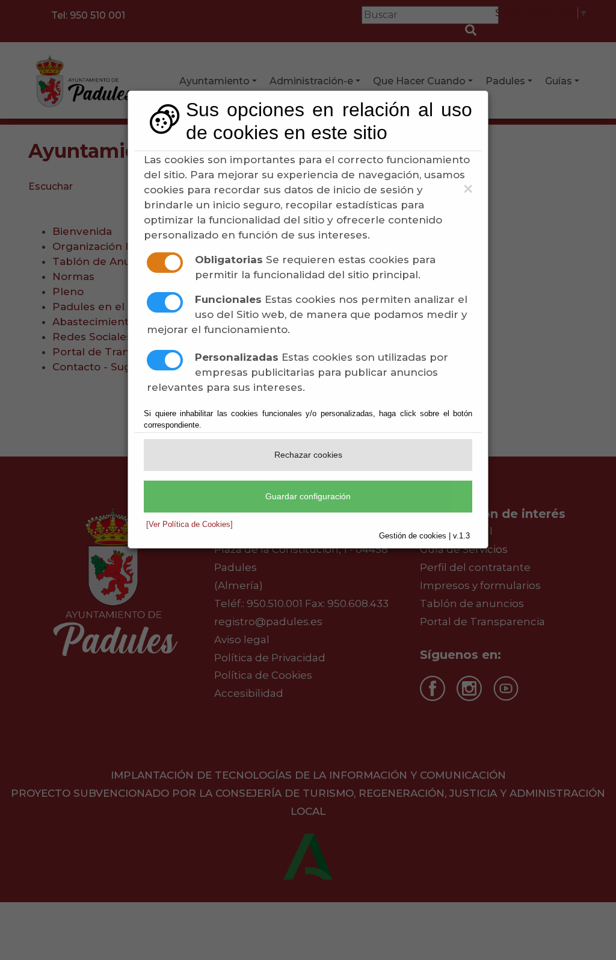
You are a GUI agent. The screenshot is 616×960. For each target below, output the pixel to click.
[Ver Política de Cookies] (189, 524)
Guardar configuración (308, 496)
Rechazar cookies (308, 455)
